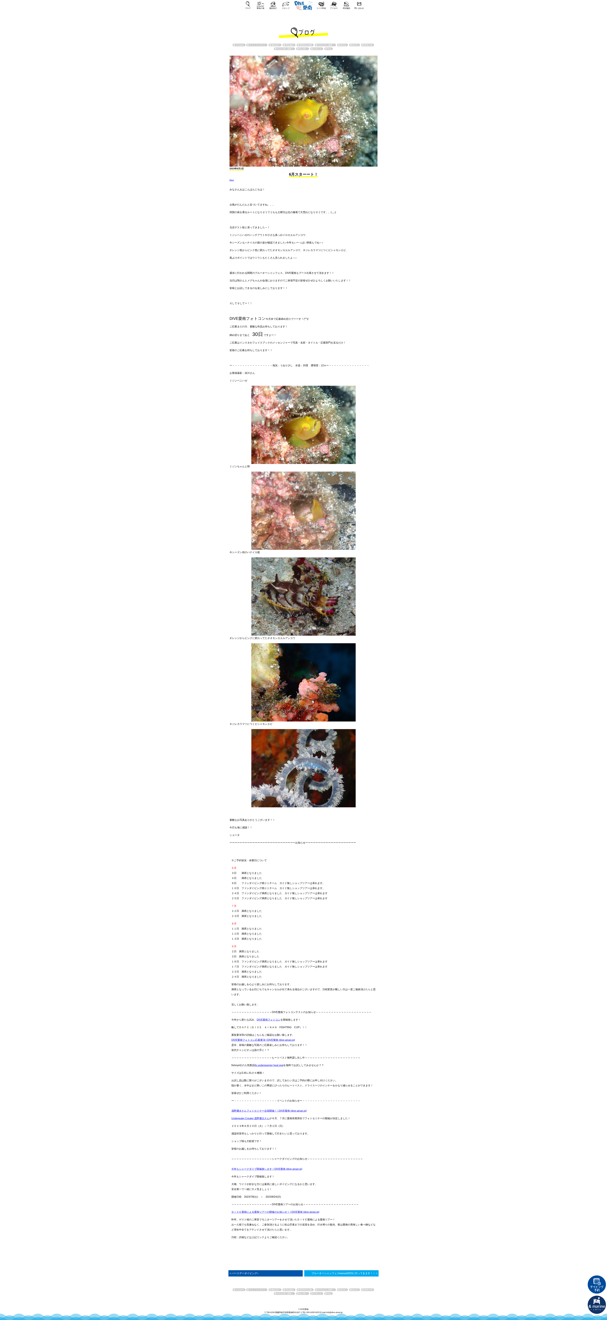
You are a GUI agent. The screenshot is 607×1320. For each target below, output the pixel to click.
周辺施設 (346, 8)
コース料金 (321, 8)
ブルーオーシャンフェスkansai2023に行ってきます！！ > (344, 1273)
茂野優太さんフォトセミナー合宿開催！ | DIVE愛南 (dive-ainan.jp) (269, 1110)
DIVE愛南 (303, 5)
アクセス (334, 8)
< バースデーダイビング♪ (244, 1273)
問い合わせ (359, 8)
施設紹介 (273, 8)
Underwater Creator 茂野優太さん (250, 1118)
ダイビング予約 (597, 1284)
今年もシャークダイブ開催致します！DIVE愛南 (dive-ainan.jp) (266, 1169)
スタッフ (286, 8)
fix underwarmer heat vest (269, 1065)
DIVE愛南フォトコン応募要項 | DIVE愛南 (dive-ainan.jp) (263, 1040)
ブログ (248, 8)
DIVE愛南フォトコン (268, 1019)
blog (232, 180)
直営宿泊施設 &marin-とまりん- (597, 1305)
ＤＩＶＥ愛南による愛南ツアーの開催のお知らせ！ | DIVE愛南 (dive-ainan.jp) (275, 1212)
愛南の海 (260, 8)
